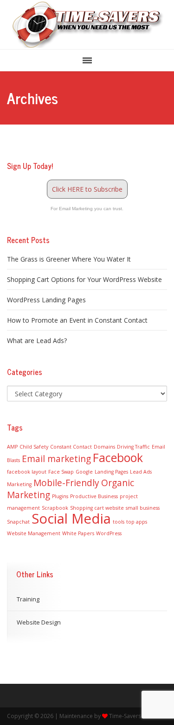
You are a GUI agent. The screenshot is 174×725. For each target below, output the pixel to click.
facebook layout (26, 472)
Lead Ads (141, 472)
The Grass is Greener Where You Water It (69, 259)
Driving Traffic (133, 447)
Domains (104, 447)
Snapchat (18, 522)
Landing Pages (111, 472)
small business (143, 508)
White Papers (78, 533)
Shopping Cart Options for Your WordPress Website (84, 279)
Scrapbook (55, 508)
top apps (136, 522)
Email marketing (56, 459)
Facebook (118, 457)
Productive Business (94, 496)
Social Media (71, 518)
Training (28, 599)
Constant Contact (71, 447)
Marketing (19, 484)
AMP (12, 447)
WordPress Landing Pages (46, 299)
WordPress (109, 533)
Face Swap (61, 472)
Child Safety (33, 447)
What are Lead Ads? (37, 340)
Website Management (33, 533)
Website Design (39, 622)
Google (84, 472)
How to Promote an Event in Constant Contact (77, 320)
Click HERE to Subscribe (87, 189)
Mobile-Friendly (66, 483)
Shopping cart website (97, 508)
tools (118, 522)
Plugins (60, 496)
